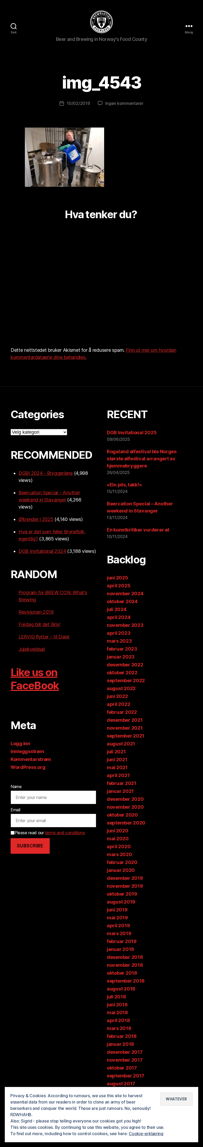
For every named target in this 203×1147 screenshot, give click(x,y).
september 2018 (126, 981)
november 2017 (125, 1060)
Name (16, 786)
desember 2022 (125, 664)
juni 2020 (117, 830)
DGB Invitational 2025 (131, 432)
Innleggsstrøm (27, 751)
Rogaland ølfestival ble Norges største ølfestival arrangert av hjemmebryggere (142, 458)
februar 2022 (122, 712)
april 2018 (118, 1020)
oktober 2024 (122, 601)
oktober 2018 (122, 973)
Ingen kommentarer (124, 103)
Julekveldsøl (32, 649)
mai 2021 (117, 767)
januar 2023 (121, 657)
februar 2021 (121, 783)
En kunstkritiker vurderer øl (138, 530)
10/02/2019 (78, 103)
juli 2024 (117, 609)
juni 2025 (117, 577)
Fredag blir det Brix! (39, 624)
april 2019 (118, 925)
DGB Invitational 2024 (42, 551)
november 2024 (125, 593)
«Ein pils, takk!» (124, 484)
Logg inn (20, 743)
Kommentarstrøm (31, 759)
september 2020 (126, 823)
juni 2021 (117, 759)
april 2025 (118, 585)
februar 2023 (122, 649)
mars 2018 (119, 1028)
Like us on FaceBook (35, 679)
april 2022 (118, 704)
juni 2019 (117, 909)
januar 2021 (120, 791)
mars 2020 (119, 854)
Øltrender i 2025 (36, 519)
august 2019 (121, 902)
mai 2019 (117, 917)
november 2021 (125, 728)
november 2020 (125, 807)
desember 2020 (125, 799)
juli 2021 (116, 751)
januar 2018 (120, 1044)
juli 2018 (116, 996)
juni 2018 (117, 1004)
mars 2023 (119, 641)
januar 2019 (120, 949)
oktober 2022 (122, 672)
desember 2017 (125, 1052)
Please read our (50, 832)
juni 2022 (117, 696)
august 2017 (121, 1083)
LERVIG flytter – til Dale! (44, 637)
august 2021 (121, 743)
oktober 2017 (122, 1068)
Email (15, 809)
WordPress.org (28, 767)
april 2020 (119, 846)
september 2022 (126, 680)
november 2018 (125, 965)
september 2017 (125, 1075)
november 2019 (125, 886)
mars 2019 (119, 933)
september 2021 (125, 736)
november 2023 (125, 625)
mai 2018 (117, 1012)
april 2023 (118, 633)
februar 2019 (122, 941)
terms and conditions (65, 832)
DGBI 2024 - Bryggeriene (46, 473)
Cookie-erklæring (146, 1133)
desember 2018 (125, 957)
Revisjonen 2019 (36, 612)
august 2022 (121, 688)
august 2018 (121, 989)
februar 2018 (122, 1036)
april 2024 (118, 617)
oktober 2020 (122, 815)
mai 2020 (118, 838)
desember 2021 (125, 720)
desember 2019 (125, 878)
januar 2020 (121, 870)
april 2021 (118, 775)
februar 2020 (122, 862)
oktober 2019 (122, 894)
